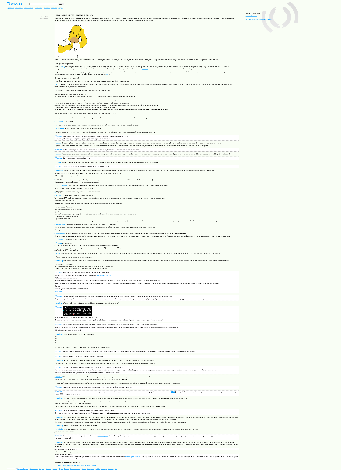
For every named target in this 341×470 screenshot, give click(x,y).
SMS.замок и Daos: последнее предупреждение (258, 19)
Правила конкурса (250, 17)
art (57, 125)
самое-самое (28, 8)
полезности (38, 8)
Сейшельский (61, 185)
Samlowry (62, 67)
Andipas (59, 195)
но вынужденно (103, 436)
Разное (55, 469)
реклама (47, 8)
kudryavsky (60, 233)
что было (145, 69)
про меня (11, 8)
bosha (58, 143)
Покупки (41, 469)
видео (61, 8)
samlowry (59, 170)
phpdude (59, 121)
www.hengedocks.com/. (132, 457)
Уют (116, 469)
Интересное (34, 469)
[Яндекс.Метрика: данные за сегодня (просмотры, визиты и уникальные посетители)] (22, 469)
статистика (19, 8)
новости (54, 8)
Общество (90, 469)
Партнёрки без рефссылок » (86, 465)
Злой (58, 253)
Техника (48, 469)
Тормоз (14, 3)
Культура (104, 469)
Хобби (98, 469)
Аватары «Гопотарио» (251, 16)
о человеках (44, 18)
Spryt (58, 84)
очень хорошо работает (103, 275)
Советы (110, 469)
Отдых (61, 469)
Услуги (84, 469)
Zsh (107, 74)
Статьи (66, 469)
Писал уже (58, 291)
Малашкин (60, 128)
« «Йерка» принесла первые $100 (66, 465)
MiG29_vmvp (61, 224)
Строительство (75, 469)
